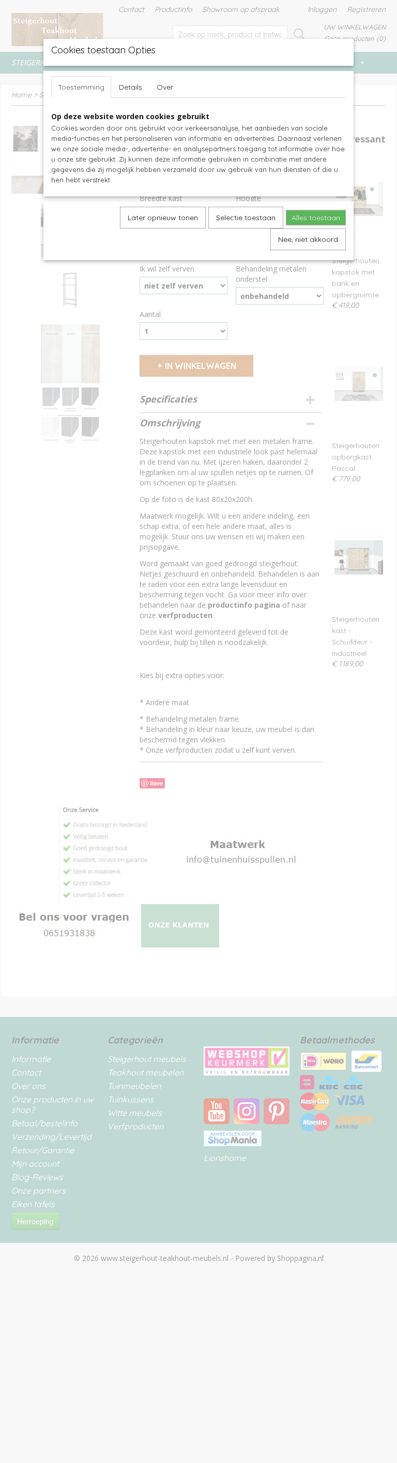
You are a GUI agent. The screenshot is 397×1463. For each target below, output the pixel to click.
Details (130, 87)
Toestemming (81, 87)
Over (165, 87)
